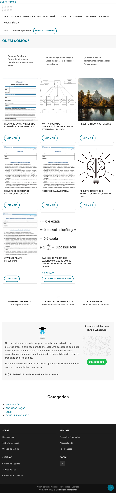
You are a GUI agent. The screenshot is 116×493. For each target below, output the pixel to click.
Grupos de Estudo (10, 449)
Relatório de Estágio (98, 16)
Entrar (6, 30)
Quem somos (8, 437)
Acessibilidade (66, 443)
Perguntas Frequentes (17, 16)
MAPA (64, 16)
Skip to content (8, 1)
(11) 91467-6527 (14, 374)
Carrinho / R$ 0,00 (22, 30)
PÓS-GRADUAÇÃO (15, 408)
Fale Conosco (66, 449)
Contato (75, 487)
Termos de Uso (9, 469)
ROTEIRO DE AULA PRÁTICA (55, 191)
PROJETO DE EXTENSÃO (44, 16)
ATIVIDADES (76, 16)
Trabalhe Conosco (10, 443)
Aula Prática (11, 22)
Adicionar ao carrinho (58, 278)
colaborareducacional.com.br (42, 374)
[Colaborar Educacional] (7, 8)
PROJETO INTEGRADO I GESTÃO (95, 124)
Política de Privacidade (12, 475)
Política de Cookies (11, 463)
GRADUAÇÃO (13, 404)
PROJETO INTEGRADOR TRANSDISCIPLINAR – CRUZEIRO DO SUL (95, 194)
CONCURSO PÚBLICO (17, 415)
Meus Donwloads (45, 30)
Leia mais (12, 138)
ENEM (9, 411)
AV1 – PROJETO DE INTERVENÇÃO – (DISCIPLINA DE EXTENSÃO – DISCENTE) (57, 126)
